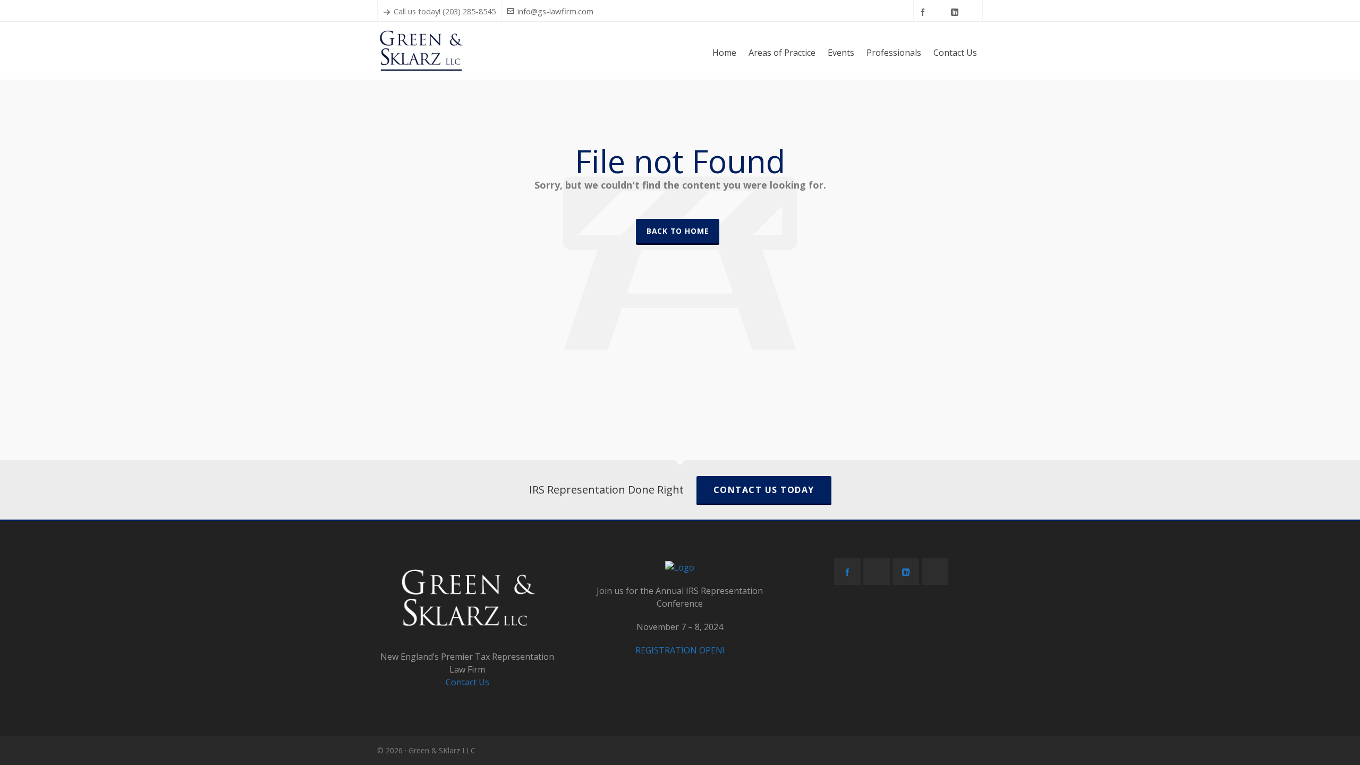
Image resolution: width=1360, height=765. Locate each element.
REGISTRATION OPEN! (679, 650)
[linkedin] (956, 11)
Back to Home (678, 231)
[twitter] (940, 11)
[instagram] (972, 11)
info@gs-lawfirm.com (555, 11)
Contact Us (467, 682)
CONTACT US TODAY (763, 490)
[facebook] (924, 11)
